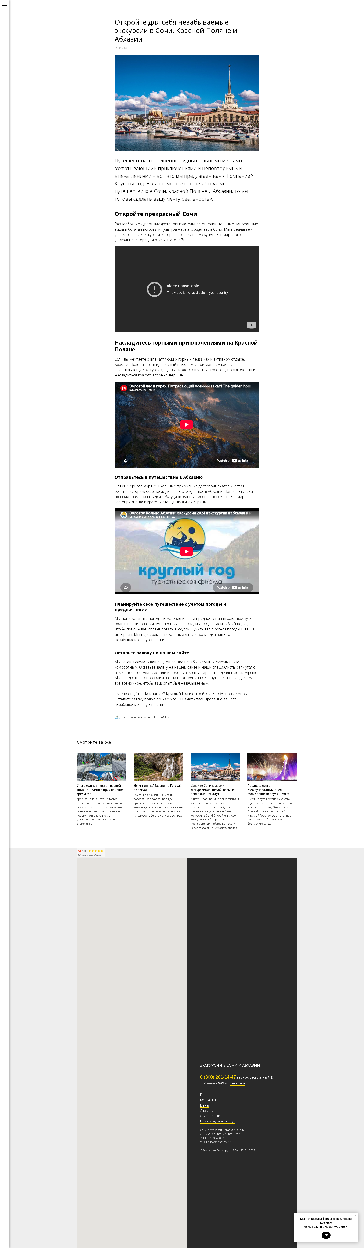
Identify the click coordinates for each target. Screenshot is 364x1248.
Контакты (208, 1100)
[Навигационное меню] (4, 6)
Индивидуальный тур (217, 1121)
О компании (210, 1116)
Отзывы (206, 1110)
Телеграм (237, 1083)
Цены (204, 1105)
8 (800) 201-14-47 (218, 1077)
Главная (206, 1094)
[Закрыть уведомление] (355, 1216)
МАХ (221, 1083)
